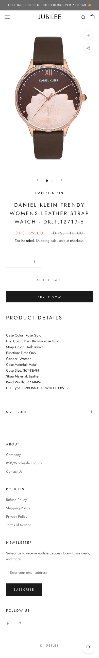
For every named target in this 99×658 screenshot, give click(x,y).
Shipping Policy (18, 508)
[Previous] (37, 180)
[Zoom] (88, 35)
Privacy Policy (16, 516)
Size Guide (17, 412)
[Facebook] (8, 623)
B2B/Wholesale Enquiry (24, 463)
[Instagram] (19, 623)
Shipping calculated (50, 240)
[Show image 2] (52, 180)
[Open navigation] (7, 17)
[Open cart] (92, 16)
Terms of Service (18, 524)
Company (13, 454)
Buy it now (49, 297)
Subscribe (24, 589)
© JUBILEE (49, 645)
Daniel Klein (49, 192)
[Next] (61, 180)
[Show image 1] (47, 180)
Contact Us (14, 471)
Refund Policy (16, 499)
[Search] (83, 17)
